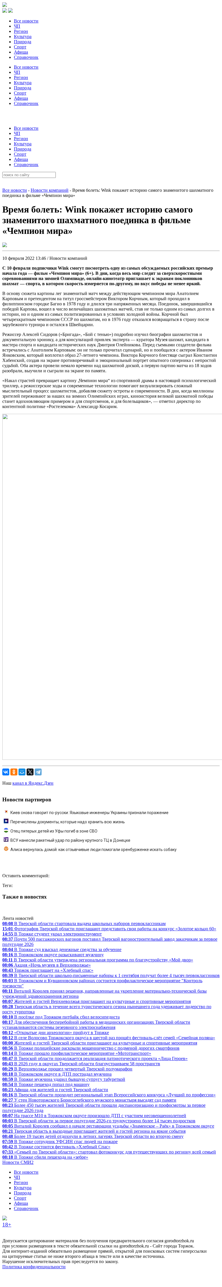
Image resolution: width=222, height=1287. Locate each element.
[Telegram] (38, 772)
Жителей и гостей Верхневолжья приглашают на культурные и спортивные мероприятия (96, 1001)
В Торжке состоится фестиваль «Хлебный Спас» (56, 1146)
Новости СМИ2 (18, 1162)
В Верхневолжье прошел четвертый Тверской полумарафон (67, 1068)
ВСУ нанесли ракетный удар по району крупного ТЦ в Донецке (70, 840)
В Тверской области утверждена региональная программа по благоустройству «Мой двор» (97, 959)
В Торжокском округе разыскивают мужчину (53, 954)
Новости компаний (50, 190)
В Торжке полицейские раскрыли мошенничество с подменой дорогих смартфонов (91, 1048)
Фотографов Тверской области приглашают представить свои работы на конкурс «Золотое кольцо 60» (109, 928)
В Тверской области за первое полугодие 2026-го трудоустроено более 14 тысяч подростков (98, 1120)
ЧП (17, 26)
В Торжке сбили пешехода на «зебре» (45, 1157)
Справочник (26, 57)
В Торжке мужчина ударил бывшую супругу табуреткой (63, 1079)
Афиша (21, 52)
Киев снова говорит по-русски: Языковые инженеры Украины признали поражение (89, 812)
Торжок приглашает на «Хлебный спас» (47, 970)
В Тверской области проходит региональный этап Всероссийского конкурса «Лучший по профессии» (109, 1094)
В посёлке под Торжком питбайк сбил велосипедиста (61, 1016)
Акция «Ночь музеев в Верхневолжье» (46, 965)
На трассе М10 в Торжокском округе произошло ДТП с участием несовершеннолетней (94, 1115)
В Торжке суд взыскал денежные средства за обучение (61, 949)
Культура (23, 36)
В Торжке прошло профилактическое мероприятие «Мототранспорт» (76, 1053)
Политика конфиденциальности (34, 1266)
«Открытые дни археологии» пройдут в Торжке (55, 1032)
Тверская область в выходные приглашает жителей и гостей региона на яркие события (94, 1131)
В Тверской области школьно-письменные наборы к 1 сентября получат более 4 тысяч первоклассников (111, 975)
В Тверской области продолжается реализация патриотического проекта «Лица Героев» (95, 1058)
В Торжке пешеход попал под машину (46, 1084)
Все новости (26, 20)
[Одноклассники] (13, 772)
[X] (30, 772)
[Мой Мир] (21, 772)
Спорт (20, 46)
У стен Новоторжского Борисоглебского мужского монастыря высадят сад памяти (89, 1100)
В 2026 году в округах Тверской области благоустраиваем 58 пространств (81, 1063)
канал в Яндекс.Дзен (32, 783)
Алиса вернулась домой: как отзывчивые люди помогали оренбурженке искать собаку (93, 849)
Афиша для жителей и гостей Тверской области (55, 1089)
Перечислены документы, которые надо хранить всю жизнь (67, 822)
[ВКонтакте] (5, 772)
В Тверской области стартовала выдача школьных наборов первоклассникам (84, 923)
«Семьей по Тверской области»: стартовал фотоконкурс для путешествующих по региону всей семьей (109, 1151)
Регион (21, 31)
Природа (22, 41)
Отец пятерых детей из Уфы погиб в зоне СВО (53, 831)
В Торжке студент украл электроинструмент (52, 933)
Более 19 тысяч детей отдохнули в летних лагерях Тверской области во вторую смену (93, 1136)
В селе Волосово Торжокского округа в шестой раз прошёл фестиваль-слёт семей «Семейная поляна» (108, 1037)
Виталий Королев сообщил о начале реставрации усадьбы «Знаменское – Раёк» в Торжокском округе (108, 1125)
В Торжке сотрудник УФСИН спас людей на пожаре (60, 1141)
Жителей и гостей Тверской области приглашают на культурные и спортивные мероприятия (99, 1042)
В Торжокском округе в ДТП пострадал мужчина (57, 1074)
